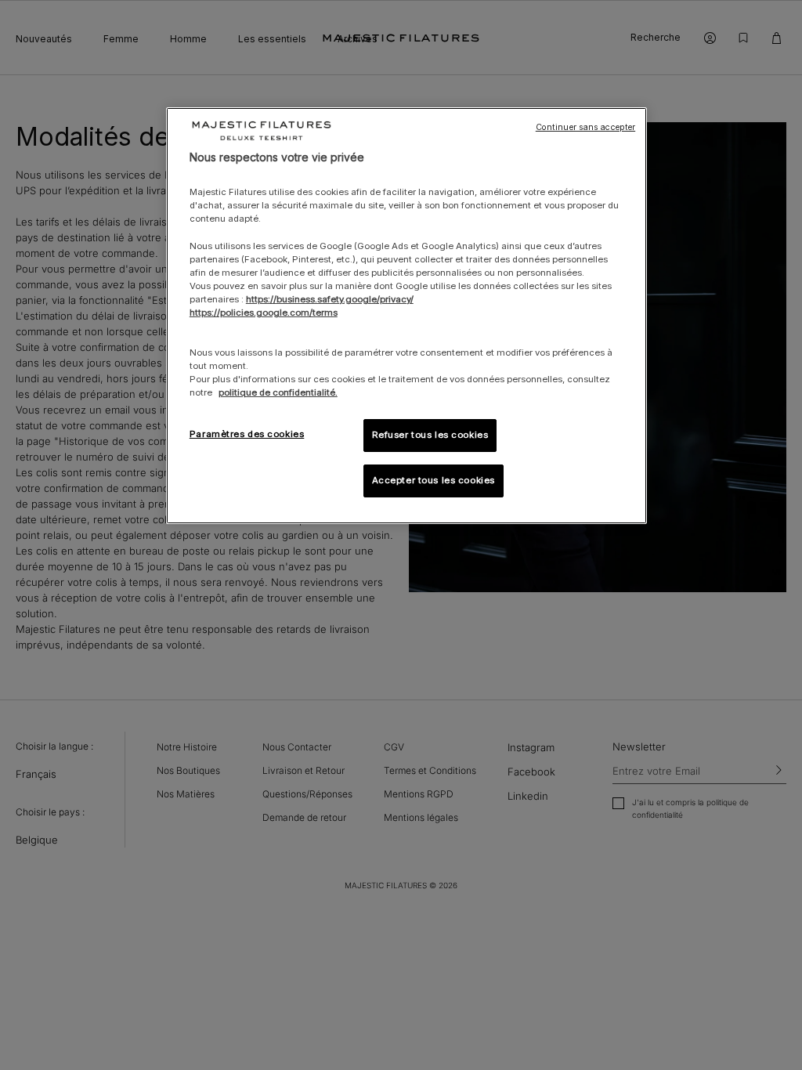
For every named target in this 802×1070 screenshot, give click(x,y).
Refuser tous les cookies (430, 434)
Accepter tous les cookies (433, 480)
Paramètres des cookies (247, 433)
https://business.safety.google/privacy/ (330, 299)
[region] (406, 316)
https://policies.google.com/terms (264, 312)
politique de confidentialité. (278, 392)
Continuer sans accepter (585, 127)
